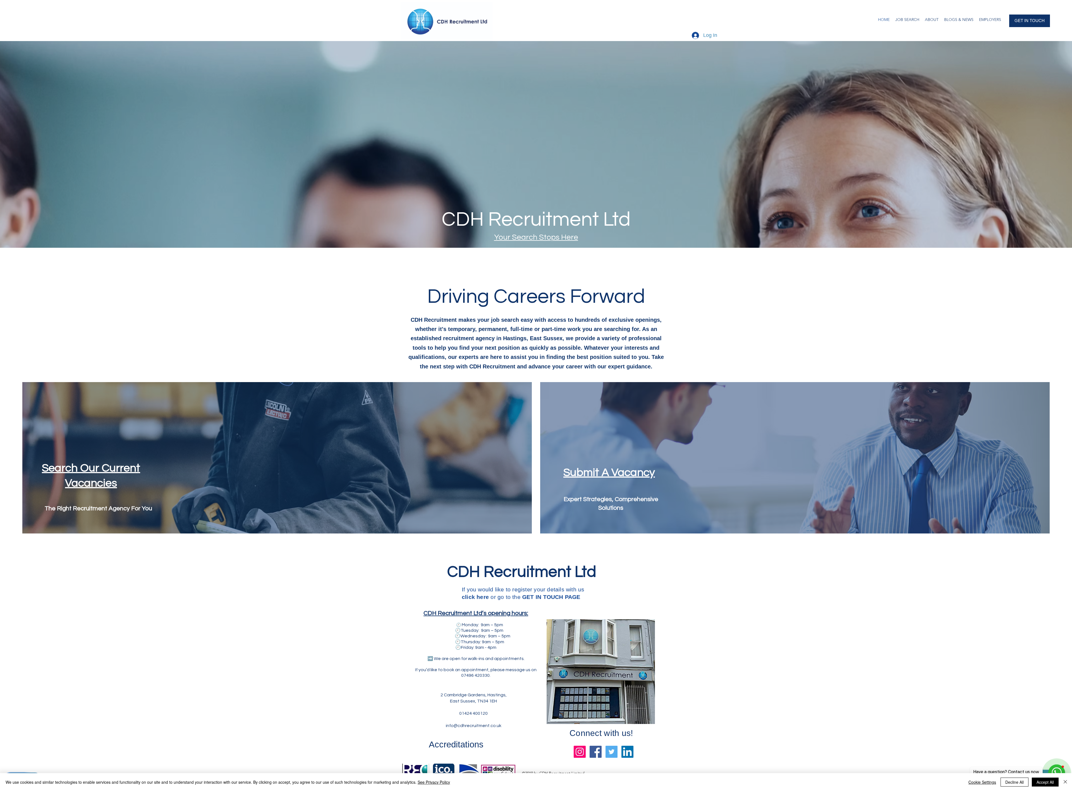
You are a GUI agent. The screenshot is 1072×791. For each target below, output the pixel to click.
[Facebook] (596, 752)
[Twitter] (612, 752)
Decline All (1014, 782)
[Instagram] (580, 752)
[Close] (1065, 782)
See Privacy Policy (434, 782)
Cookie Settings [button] (982, 782)
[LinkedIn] (627, 752)
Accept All (1045, 782)
